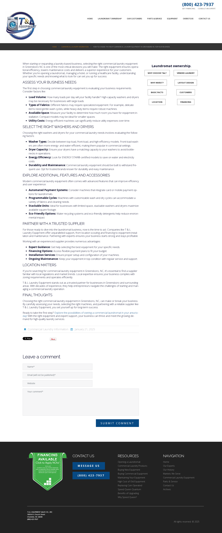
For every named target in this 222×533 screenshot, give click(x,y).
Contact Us (204, 18)
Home (90, 18)
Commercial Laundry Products (132, 465)
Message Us (89, 466)
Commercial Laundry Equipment (179, 477)
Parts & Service (154, 18)
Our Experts (169, 465)
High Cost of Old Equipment (131, 481)
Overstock (188, 18)
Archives (167, 489)
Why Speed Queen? (127, 497)
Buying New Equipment (129, 469)
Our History (168, 469)
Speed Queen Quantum (129, 489)
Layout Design (186, 82)
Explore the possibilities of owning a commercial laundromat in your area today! (80, 314)
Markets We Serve (171, 473)
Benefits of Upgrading (128, 493)
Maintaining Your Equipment (131, 477)
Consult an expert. (207, 9)
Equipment (172, 18)
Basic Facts (157, 92)
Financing (185, 102)
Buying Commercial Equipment (133, 473)
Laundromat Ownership (110, 18)
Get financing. (189, 9)
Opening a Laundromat (129, 461)
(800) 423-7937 (198, 4)
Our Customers (134, 18)
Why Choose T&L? (157, 73)
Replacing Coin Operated (130, 485)
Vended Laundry (186, 73)
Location (157, 102)
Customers (186, 92)
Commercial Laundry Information (75, 47)
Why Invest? (157, 82)
